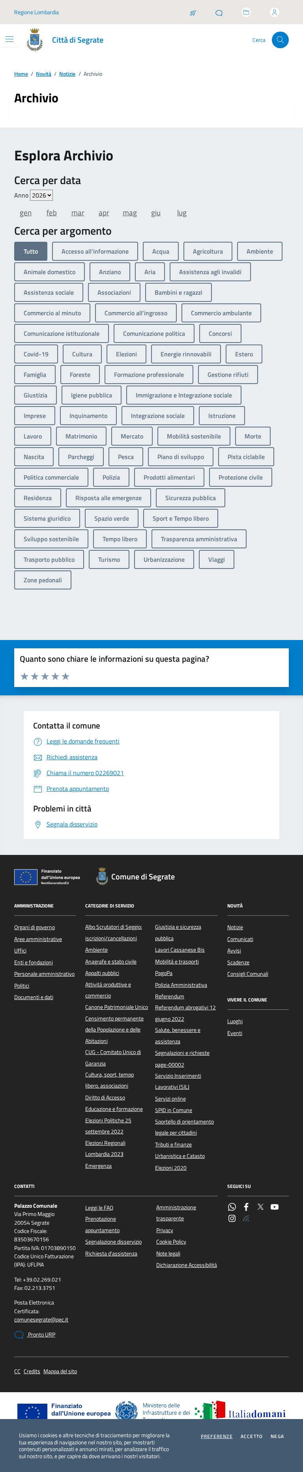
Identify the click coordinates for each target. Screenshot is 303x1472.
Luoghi (235, 1021)
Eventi (234, 1033)
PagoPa (163, 973)
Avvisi (234, 950)
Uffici (20, 950)
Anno (22, 195)
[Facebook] (246, 1207)
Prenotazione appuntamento (102, 1224)
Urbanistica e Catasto (180, 1156)
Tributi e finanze (173, 1144)
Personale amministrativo (44, 973)
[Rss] (246, 1219)
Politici (21, 985)
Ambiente (96, 949)
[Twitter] (260, 1207)
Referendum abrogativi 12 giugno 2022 (185, 1013)
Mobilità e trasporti (177, 961)
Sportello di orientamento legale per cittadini (184, 1127)
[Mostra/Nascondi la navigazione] (9, 39)
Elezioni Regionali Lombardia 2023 (105, 1148)
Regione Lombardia (36, 12)
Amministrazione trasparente (176, 1213)
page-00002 (169, 1064)
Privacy (164, 1230)
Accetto (252, 1436)
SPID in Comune (173, 1110)
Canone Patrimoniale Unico (116, 1007)
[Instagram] (232, 1219)
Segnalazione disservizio (113, 1241)
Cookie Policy (171, 1241)
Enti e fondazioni (33, 962)
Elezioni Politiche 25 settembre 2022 (108, 1126)
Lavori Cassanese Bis (180, 949)
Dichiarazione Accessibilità (186, 1265)
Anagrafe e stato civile (111, 961)
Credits (32, 1371)
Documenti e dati (33, 997)
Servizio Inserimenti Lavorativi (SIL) (178, 1081)
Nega (277, 1436)
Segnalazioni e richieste (182, 1052)
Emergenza (98, 1165)
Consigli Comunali (247, 973)
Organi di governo (34, 927)
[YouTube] (274, 1207)
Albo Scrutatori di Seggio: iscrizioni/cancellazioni (113, 932)
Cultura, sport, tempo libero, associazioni (109, 1080)
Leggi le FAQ (99, 1207)
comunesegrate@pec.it (41, 1320)
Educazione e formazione (114, 1109)
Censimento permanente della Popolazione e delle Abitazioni (114, 1029)
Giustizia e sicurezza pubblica (178, 932)
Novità (43, 74)
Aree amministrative (38, 939)
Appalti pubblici (102, 973)
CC (17, 1371)
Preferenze (217, 1436)
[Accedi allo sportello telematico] (246, 12)
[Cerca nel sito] (280, 40)
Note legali (168, 1253)
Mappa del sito (60, 1371)
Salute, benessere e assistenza (177, 1035)
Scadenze (238, 962)
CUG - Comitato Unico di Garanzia (113, 1057)
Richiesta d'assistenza (111, 1253)
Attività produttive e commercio (108, 990)
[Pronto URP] (219, 12)
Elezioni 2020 (171, 1167)
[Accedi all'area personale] (274, 12)
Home (21, 74)
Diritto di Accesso (105, 1097)
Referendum (169, 996)
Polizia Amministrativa (181, 985)
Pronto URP (41, 1334)
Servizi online (170, 1098)
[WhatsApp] (232, 1207)
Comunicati (240, 939)
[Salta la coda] (193, 12)
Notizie (67, 74)
